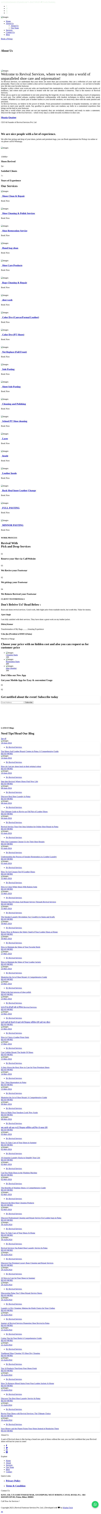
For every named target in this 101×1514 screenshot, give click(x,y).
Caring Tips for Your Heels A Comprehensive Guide (21, 1338)
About (8, 1463)
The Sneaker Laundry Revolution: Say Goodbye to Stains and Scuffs (28, 917)
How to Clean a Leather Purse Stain (15, 1037)
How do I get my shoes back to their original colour (21, 766)
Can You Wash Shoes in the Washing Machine (19, 1173)
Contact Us (10, 32)
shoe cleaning (11, 668)
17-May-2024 (6, 1044)
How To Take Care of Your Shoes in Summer (18, 1143)
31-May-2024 (6, 878)
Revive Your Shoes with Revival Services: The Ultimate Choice (26, 1413)
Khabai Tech (68, 1508)
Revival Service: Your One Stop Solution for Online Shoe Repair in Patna (29, 827)
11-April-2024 (6, 1405)
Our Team (15, 28)
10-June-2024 (6, 773)
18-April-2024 (6, 1375)
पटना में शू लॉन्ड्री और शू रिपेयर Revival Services (19, 1007)
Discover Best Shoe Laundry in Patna (15, 796)
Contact (9, 1472)
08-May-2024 (6, 1119)
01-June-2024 (6, 833)
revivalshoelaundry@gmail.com (14, 2)
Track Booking (48, 2)
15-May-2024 (6, 1059)
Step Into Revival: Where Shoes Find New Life (19, 781)
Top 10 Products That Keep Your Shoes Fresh (19, 1368)
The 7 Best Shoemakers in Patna (13, 1082)
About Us (10, 23)
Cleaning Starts (12, 655)
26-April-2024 (6, 1300)
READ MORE (7, 754)
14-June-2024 (6, 758)
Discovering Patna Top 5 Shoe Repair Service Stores (21, 1293)
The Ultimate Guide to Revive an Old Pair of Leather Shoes (24, 812)
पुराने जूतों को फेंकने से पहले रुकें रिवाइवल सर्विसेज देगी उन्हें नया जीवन (25, 1022)
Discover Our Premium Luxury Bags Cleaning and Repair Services (27, 1263)
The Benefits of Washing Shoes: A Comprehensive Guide (23, 1188)
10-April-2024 (6, 1420)
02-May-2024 (6, 1149)
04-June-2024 (6, 818)
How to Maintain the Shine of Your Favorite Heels (20, 947)
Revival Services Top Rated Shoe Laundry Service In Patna (24, 1248)
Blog (8, 35)
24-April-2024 (6, 1315)
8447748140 (34, 2)
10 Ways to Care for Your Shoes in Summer (18, 1278)
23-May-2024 (6, 999)
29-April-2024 (6, 1270)
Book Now (5, 201)
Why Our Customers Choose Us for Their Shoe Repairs (22, 842)
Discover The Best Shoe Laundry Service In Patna (20, 1398)
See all (3, 739)
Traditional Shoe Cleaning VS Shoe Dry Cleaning (20, 1353)
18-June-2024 (6, 743)
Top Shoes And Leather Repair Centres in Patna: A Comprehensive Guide (30, 751)
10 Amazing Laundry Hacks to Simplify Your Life (20, 1158)
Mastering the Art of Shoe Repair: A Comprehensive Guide (24, 977)
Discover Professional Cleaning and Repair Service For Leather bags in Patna (31, 1218)
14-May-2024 (6, 1074)
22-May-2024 (6, 1014)
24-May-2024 (6, 969)
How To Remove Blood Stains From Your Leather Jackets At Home (27, 1383)
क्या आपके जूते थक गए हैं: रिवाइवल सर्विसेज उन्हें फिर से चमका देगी (24, 1128)
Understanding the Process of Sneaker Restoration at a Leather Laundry (29, 857)
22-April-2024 (6, 1345)
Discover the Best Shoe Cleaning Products (17, 1203)
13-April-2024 (6, 1390)
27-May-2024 (6, 954)
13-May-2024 (6, 1089)
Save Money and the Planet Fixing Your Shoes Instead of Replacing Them (30, 1429)
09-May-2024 (6, 1104)
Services (9, 30)
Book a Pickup (7, 39)
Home (8, 21)
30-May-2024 (6, 924)
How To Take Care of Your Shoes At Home (18, 1233)
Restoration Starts (13, 662)
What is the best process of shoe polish (16, 992)
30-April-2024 (6, 1225)
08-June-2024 (6, 788)
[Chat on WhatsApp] (95, 1504)
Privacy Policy (13, 1480)
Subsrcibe (28, 702)
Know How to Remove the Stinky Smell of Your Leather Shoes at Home (29, 932)
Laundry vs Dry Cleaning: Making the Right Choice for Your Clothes (28, 1308)
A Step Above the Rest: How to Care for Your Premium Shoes (25, 1067)
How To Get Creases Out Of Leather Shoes (18, 872)
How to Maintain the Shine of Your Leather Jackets (21, 962)
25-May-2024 (6, 984)
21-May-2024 (6, 1029)
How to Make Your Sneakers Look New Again (19, 1113)
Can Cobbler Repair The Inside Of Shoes (17, 1052)
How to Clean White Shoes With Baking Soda (19, 887)
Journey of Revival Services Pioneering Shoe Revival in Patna (25, 1323)
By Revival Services (14, 747)
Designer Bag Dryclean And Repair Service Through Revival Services (28, 902)
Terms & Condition (15, 1486)
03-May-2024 (6, 1134)
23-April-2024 (6, 1330)
